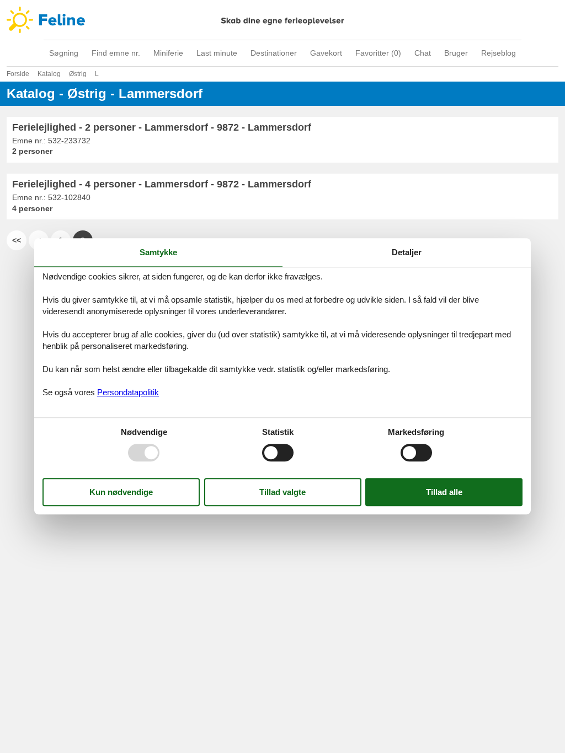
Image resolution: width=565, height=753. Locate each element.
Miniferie (168, 53)
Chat (422, 53)
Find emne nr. (116, 53)
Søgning (63, 53)
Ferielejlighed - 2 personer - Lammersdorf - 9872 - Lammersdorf (161, 127)
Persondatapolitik (128, 392)
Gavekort (326, 53)
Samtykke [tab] (158, 252)
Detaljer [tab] (407, 252)
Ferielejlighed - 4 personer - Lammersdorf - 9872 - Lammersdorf (161, 184)
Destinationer (273, 53)
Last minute (216, 53)
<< (16, 240)
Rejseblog (498, 53)
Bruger (456, 53)
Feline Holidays (282, 20)
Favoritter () (378, 53)
